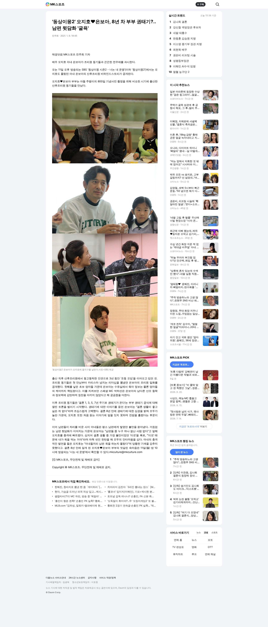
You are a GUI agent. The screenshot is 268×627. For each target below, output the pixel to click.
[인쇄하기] (154, 44)
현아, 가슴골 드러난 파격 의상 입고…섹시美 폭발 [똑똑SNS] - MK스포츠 (79, 491)
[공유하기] (210, 4)
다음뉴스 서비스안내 (56, 577)
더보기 (193, 426)
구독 (202, 4)
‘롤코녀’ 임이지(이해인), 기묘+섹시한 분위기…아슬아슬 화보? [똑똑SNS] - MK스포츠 (131, 491)
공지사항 (92, 577)
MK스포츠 (57, 4)
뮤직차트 (178, 554)
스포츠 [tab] (214, 532)
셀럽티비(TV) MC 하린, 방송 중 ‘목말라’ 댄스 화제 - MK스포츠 (79, 496)
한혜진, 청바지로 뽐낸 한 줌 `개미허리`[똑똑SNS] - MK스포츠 (79, 487)
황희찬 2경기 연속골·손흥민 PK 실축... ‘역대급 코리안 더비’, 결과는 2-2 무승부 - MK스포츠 (131, 505)
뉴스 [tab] (199, 532)
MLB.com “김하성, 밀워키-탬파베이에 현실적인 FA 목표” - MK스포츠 (79, 505)
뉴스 (194, 539)
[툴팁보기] (218, 15)
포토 (210, 539)
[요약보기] (130, 44)
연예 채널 (210, 554)
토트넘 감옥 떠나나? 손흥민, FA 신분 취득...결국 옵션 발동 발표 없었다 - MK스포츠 (131, 496)
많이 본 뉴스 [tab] (181, 452)
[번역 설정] (142, 44)
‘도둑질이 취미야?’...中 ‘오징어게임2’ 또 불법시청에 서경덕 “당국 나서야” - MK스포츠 (131, 500)
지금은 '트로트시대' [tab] (182, 364)
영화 (194, 547)
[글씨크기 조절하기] (148, 44)
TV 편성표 (178, 547)
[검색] (218, 4)
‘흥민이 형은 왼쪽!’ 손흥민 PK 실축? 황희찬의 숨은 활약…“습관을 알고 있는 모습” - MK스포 (79, 500)
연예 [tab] (206, 532)
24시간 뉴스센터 (77, 577)
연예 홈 (178, 539)
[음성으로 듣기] (136, 44)
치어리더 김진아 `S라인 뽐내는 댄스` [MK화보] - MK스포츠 (131, 487)
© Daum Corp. (53, 592)
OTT (210, 547)
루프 (194, 554)
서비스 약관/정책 (107, 577)
